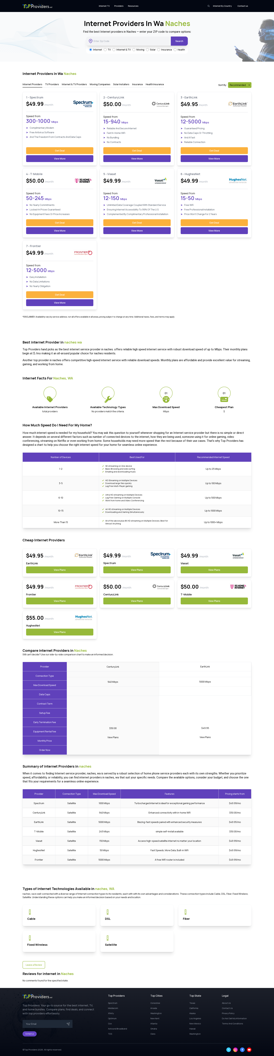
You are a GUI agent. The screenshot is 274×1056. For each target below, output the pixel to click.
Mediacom (113, 1008)
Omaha (153, 1028)
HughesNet (39, 850)
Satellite (111, 945)
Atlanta (153, 1023)
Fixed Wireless (37, 945)
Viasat (39, 840)
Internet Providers (32, 84)
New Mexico (195, 1023)
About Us (226, 1003)
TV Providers (52, 84)
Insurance (137, 84)
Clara (152, 1033)
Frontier (39, 859)
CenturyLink (39, 812)
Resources (133, 6)
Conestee (155, 1003)
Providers (118, 6)
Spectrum (39, 803)
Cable (31, 919)
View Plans (60, 569)
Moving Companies (100, 84)
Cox (110, 1023)
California (193, 1008)
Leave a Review (34, 964)
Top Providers (30, 1049)
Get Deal (60, 150)
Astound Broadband (117, 1028)
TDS (110, 1033)
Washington (156, 1013)
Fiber (186, 919)
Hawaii (192, 1028)
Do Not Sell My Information (234, 1018)
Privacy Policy (228, 1013)
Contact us (242, 6)
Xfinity (111, 1013)
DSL (108, 919)
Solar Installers (121, 84)
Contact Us (227, 1008)
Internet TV (104, 6)
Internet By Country (222, 6)
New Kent (154, 1018)
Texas (192, 1003)
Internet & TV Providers (74, 84)
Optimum (112, 1018)
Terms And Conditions (232, 1023)
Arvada (153, 1008)
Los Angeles (195, 1018)
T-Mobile (39, 831)
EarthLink (39, 822)
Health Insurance (155, 84)
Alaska (192, 1013)
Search (179, 41)
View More (60, 158)
